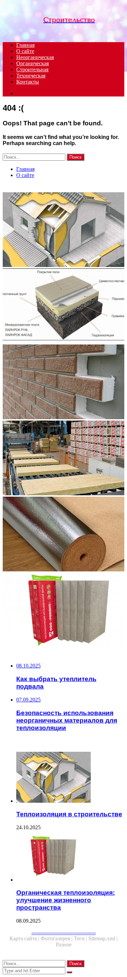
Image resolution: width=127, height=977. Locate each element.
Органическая (32, 63)
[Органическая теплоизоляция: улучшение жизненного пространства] (63, 611)
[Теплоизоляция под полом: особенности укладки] (63, 535)
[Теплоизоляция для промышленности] (63, 459)
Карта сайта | (25, 938)
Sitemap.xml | (103, 938)
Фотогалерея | (57, 938)
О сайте (25, 51)
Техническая (30, 75)
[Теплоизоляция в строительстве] (63, 230)
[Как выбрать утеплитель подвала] (63, 306)
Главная (25, 45)
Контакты (27, 82)
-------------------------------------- (63, 932)
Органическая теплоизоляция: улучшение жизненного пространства (65, 900)
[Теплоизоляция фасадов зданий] (63, 382)
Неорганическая (35, 57)
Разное (63, 944)
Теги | (81, 938)
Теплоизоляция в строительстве (69, 814)
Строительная (32, 69)
